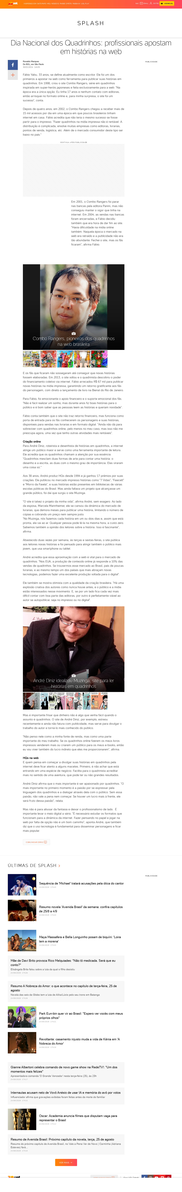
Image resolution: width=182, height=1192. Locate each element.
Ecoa (123, 11)
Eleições (30, 11)
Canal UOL (131, 11)
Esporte (84, 11)
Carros (58, 11)
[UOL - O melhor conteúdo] (13, 4)
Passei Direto (66, 4)
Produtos (13, 11)
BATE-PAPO (41, 4)
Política (49, 11)
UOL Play (85, 4)
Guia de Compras (169, 11)
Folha (76, 11)
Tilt (118, 11)
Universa (102, 11)
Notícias (40, 11)
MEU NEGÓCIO (53, 4)
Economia (67, 11)
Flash (22, 11)
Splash (93, 11)
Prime (151, 11)
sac (137, 3)
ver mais (64, 1162)
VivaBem (111, 11)
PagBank (76, 4)
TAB (146, 11)
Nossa (140, 11)
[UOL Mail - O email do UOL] (144, 3)
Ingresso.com (30, 4)
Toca (157, 11)
